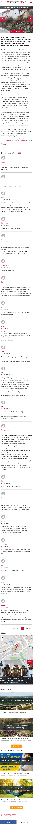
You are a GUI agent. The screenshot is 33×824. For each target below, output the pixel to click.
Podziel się (9, 822)
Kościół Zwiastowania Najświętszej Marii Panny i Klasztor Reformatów (16, 679)
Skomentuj (26, 822)
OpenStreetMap (25, 659)
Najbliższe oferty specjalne (11, 750)
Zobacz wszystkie (16, 807)
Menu (31, 2)
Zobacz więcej (16, 746)
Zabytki (29, 662)
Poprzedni (2, 19)
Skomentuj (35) (17, 31)
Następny (30, 19)
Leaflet (19, 659)
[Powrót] (2, 2)
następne (28, 628)
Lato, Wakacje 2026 (16, 788)
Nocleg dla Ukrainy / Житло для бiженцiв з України (16, 761)
